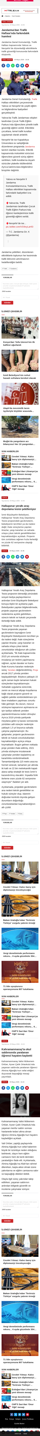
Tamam (25, 1433)
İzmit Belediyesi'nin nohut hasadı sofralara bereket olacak (19, 376)
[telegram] (17, 65)
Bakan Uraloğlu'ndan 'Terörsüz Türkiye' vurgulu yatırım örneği (19, 921)
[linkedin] (22, 65)
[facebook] (3, 65)
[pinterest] (27, 65)
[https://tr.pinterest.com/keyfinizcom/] (27, 1414)
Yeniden (11, 670)
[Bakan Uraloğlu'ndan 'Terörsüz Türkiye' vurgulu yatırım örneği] (20, 906)
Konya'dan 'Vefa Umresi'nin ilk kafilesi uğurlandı (19, 343)
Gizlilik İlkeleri (19, 1423)
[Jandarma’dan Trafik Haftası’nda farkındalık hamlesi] (20, 83)
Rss (6, 1419)
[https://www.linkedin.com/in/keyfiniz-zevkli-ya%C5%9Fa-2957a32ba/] (19, 1414)
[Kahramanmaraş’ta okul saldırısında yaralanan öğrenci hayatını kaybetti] (20, 1105)
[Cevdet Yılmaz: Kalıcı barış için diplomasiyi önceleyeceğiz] (20, 873)
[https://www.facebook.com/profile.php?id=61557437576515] (11, 1414)
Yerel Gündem (16, 16)
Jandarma (29, 146)
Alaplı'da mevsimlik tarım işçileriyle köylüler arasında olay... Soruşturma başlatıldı (17, 410)
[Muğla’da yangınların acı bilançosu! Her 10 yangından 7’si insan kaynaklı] (20, 427)
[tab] (7, 277)
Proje (35, 670)
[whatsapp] (13, 65)
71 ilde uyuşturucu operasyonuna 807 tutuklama (18, 987)
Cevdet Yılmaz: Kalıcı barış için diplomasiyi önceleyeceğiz (19, 888)
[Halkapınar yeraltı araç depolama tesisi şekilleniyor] (20, 574)
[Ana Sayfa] (2, 16)
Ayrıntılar (18, 1433)
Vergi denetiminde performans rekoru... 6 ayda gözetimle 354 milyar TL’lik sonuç (19, 955)
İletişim (18, 1419)
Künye (11, 1419)
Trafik (34, 99)
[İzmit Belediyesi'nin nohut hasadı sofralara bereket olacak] (20, 361)
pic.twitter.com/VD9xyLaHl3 (19, 226)
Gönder (7, 303)
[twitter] (8, 65)
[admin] (23, 1414)
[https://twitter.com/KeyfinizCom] (15, 1414)
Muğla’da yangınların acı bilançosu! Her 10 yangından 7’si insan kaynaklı (18, 443)
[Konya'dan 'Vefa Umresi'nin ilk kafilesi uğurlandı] (20, 328)
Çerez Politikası (28, 1419)
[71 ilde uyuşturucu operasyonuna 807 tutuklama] (20, 972)
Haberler (7, 16)
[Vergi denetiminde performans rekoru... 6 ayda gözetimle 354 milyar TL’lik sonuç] (20, 939)
